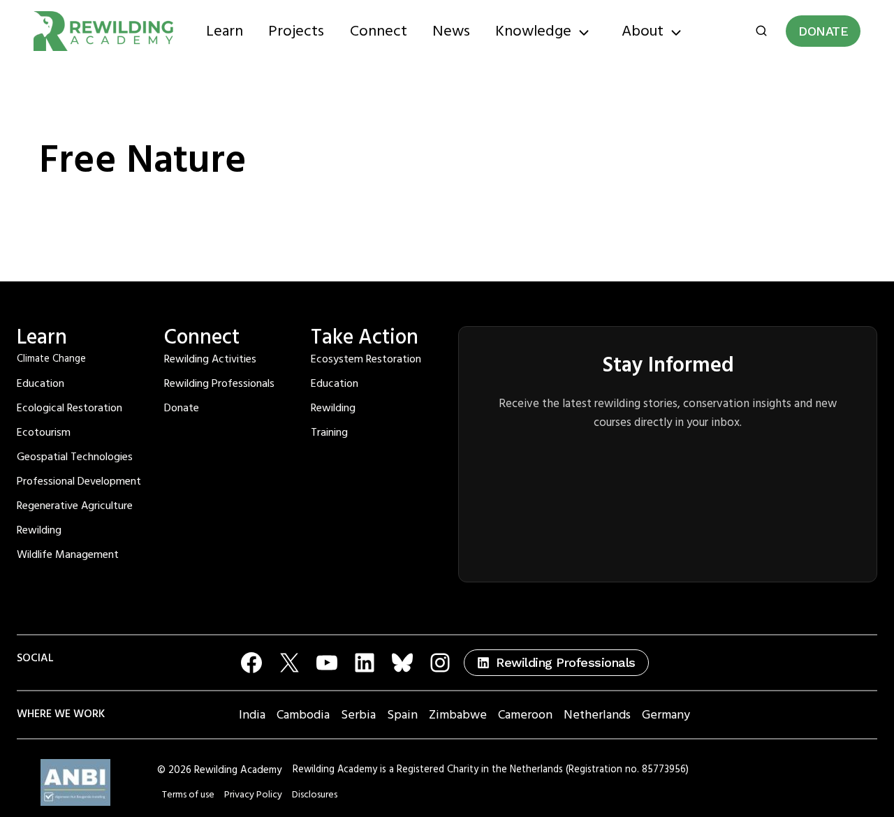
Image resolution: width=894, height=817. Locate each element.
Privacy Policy (253, 795)
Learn (224, 31)
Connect (378, 31)
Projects (296, 31)
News (451, 31)
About (643, 31)
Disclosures (314, 795)
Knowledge (533, 31)
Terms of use (188, 795)
